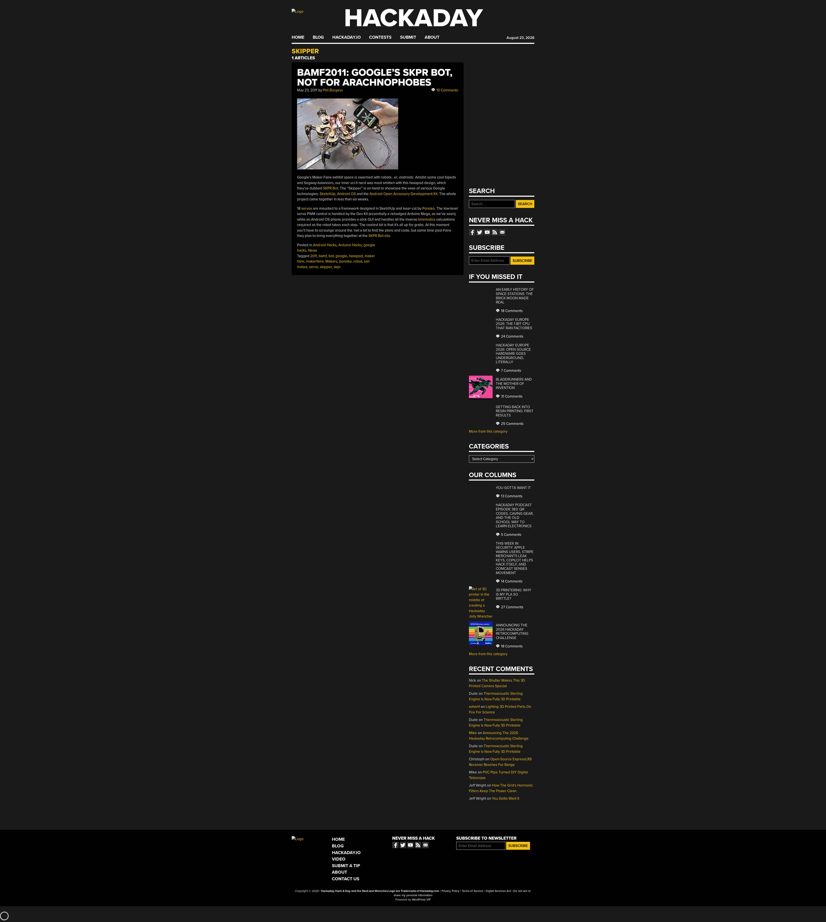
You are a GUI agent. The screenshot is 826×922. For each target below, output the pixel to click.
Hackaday (413, 18)
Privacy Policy (450, 891)
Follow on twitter (479, 232)
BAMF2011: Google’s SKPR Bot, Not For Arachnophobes (374, 77)
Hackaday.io (346, 37)
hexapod (356, 256)
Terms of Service (472, 891)
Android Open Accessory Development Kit (404, 194)
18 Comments (511, 311)
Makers (331, 261)
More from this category (488, 431)
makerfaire (315, 261)
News (312, 250)
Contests (380, 37)
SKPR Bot (330, 188)
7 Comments (510, 370)
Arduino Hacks (350, 245)
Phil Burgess (333, 90)
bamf (323, 256)
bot (331, 256)
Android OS (346, 194)
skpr (337, 267)
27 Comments (511, 607)
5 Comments (510, 534)
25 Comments (512, 423)
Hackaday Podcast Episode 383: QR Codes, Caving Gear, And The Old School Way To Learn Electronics (514, 515)
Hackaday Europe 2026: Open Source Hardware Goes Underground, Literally (513, 353)
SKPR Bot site (379, 236)
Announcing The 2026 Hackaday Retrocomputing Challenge (512, 631)
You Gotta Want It (513, 488)
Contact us (502, 232)
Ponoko (428, 208)
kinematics (426, 219)
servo (313, 267)
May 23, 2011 (307, 90)
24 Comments (511, 336)
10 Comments (447, 90)
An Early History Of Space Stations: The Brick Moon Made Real (515, 295)
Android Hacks (325, 245)
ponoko (345, 261)
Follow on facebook (472, 232)
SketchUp (327, 194)
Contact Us (345, 879)
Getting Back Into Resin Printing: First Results (514, 411)
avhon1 (474, 706)
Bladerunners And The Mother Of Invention (514, 383)
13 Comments (511, 496)
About (432, 37)
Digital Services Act (498, 891)
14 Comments (511, 581)
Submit (408, 37)
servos (306, 208)
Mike (473, 733)
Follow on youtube (487, 232)
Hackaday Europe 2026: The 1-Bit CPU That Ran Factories (514, 323)
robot (357, 261)
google (341, 256)
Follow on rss (495, 232)
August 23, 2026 (520, 37)
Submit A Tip (346, 865)
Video (338, 859)
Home (298, 37)
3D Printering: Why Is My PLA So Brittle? (513, 594)
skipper (326, 267)
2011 (313, 256)
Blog (318, 37)
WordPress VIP (421, 899)
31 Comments (511, 396)
